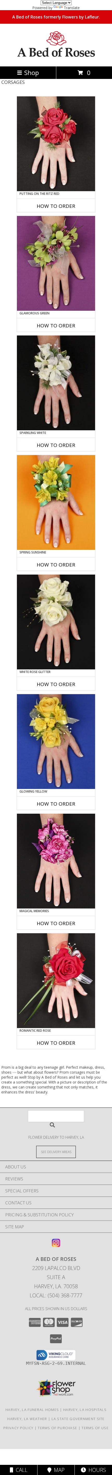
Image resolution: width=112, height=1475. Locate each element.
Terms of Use (95, 1428)
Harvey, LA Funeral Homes (32, 1409)
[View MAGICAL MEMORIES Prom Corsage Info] (56, 861)
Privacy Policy (18, 1428)
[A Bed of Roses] (56, 58)
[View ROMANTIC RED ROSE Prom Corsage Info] (56, 980)
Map (58, 1469)
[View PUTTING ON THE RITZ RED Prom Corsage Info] (56, 143)
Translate (72, 7)
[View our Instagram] (56, 1245)
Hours (96, 1469)
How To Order (56, 206)
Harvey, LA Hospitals (85, 1409)
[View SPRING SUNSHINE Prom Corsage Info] (56, 502)
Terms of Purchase (57, 1428)
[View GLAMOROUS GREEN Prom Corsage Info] (56, 263)
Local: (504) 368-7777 (56, 1295)
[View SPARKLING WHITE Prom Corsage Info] (56, 382)
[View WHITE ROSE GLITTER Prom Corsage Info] (56, 622)
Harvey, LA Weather (27, 1418)
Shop (31, 72)
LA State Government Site (78, 1418)
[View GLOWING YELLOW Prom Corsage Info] (56, 741)
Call (20, 1469)
